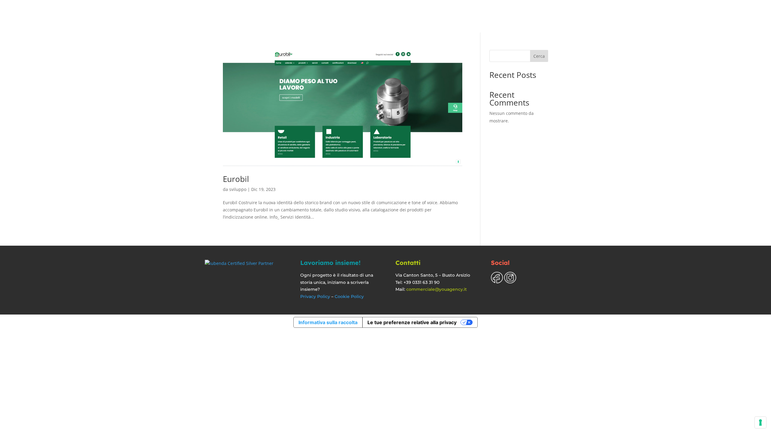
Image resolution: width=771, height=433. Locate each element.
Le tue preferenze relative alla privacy (412, 322)
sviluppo (237, 189)
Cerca (539, 56)
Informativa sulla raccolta (327, 322)
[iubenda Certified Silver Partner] (239, 263)
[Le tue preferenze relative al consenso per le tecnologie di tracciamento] (760, 422)
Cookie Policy (349, 296)
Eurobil (236, 179)
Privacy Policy (315, 296)
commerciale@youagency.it (436, 289)
